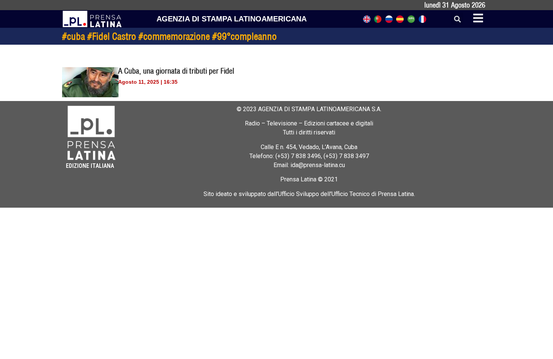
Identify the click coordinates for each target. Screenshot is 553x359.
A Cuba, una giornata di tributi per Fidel (176, 70)
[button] (457, 19)
